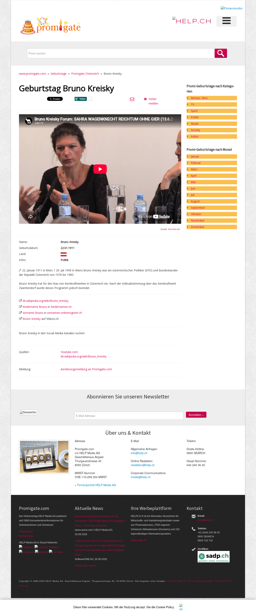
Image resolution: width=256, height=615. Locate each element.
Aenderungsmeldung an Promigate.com (86, 369)
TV (192, 104)
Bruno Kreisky (32, 319)
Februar (196, 163)
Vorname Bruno (33, 313)
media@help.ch (141, 477)
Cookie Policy (165, 607)
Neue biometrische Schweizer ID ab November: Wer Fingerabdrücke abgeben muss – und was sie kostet (100, 520)
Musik (194, 123)
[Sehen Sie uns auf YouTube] (56, 551)
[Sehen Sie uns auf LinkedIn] (41, 551)
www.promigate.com (32, 73)
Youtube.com (174, 229)
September (198, 208)
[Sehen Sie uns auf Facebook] (26, 547)
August (195, 201)
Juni (193, 188)
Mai (193, 182)
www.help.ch (138, 540)
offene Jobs (26, 531)
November (198, 220)
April (193, 176)
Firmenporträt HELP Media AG (96, 485)
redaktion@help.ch (143, 465)
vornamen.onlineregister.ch (64, 313)
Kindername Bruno (35, 307)
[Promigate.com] (50, 26)
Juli (192, 195)
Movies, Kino (199, 98)
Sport (194, 111)
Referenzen (26, 536)
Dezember (197, 227)
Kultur (194, 136)
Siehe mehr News (85, 565)
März (194, 169)
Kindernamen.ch (61, 307)
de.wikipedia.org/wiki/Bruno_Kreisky (45, 301)
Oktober (196, 214)
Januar (195, 156)
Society (195, 130)
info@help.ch (139, 453)
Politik (195, 117)
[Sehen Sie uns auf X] (46, 547)
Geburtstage (59, 73)
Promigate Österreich (85, 73)
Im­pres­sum (173, 581)
